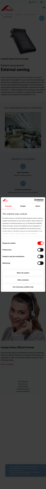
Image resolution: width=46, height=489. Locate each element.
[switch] (40, 250)
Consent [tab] (8, 206)
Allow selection (23, 280)
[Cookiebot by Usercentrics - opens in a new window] (34, 200)
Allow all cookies (23, 273)
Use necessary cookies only (23, 287)
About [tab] (37, 206)
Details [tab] (23, 206)
